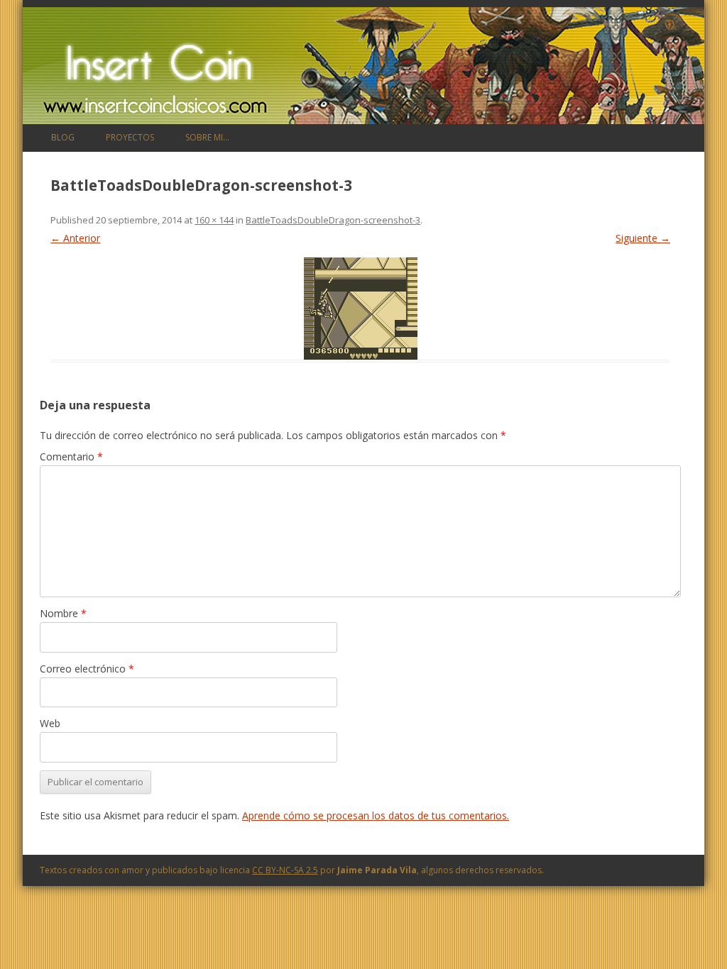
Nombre (63, 613)
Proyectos (130, 137)
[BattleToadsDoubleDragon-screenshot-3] (360, 309)
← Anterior (75, 238)
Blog (63, 137)
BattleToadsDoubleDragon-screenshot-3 (333, 220)
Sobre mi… (207, 137)
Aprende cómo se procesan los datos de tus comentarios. (375, 815)
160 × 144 (214, 220)
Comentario (71, 456)
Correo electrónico (87, 668)
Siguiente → (643, 238)
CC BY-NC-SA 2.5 (285, 870)
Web (50, 723)
